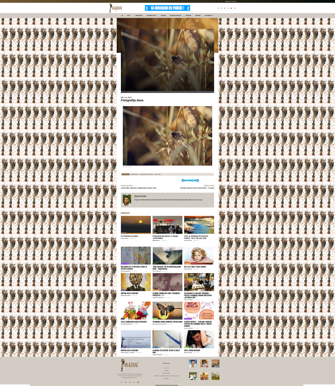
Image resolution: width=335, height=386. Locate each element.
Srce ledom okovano (192, 350)
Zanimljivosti (187, 263)
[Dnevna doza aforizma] (136, 282)
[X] (228, 8)
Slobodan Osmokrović (158, 297)
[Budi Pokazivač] (193, 376)
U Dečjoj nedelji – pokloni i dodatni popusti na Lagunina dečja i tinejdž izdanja (198, 323)
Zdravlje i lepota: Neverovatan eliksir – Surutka (197, 188)
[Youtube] (231, 8)
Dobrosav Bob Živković (126, 324)
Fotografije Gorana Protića (146, 174)
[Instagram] (221, 8)
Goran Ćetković (188, 240)
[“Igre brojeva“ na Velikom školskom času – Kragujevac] (168, 256)
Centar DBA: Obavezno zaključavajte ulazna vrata (138, 188)
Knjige (186, 290)
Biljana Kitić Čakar (126, 295)
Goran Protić (158, 174)
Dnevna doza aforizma (129, 293)
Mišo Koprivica (156, 240)
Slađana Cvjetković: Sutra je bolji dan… (166, 351)
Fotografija (123, 233)
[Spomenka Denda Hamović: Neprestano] (168, 311)
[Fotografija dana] (136, 225)
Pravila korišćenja (174, 385)
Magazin (155, 347)
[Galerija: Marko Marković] (215, 376)
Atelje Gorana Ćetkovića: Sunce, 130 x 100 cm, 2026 (196, 237)
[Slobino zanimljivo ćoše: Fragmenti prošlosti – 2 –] (168, 282)
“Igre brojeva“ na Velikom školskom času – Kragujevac (167, 267)
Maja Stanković (188, 352)
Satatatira (123, 290)
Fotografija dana (134, 174)
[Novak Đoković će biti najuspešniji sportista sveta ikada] (193, 363)
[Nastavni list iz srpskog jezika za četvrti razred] (136, 256)
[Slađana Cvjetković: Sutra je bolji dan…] (168, 339)
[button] (235, 8)
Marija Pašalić (188, 269)
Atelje (186, 233)
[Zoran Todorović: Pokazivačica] (215, 363)
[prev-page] (122, 244)
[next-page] (125, 244)
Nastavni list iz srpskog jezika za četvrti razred (134, 267)
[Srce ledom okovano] (199, 339)
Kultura (154, 233)
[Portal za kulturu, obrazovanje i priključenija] (115, 8)
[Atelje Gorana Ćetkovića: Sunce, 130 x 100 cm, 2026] (199, 225)
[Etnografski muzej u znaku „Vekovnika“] (168, 225)
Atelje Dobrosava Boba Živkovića (134, 321)
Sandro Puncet (125, 238)
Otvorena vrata (124, 263)
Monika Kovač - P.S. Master (128, 352)
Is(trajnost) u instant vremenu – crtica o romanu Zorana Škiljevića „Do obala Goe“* (198, 295)
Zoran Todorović (157, 271)
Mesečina (155, 318)
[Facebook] (218, 8)
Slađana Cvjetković (157, 354)
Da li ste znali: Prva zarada (195, 266)
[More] (169, 180)
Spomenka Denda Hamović (159, 324)
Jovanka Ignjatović (126, 271)
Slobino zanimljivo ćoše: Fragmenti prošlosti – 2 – (166, 294)
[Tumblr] (224, 8)
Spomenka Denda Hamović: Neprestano (167, 321)
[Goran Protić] (127, 200)
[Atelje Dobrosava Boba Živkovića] (136, 311)
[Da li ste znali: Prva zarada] (199, 256)
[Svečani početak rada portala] (204, 376)
